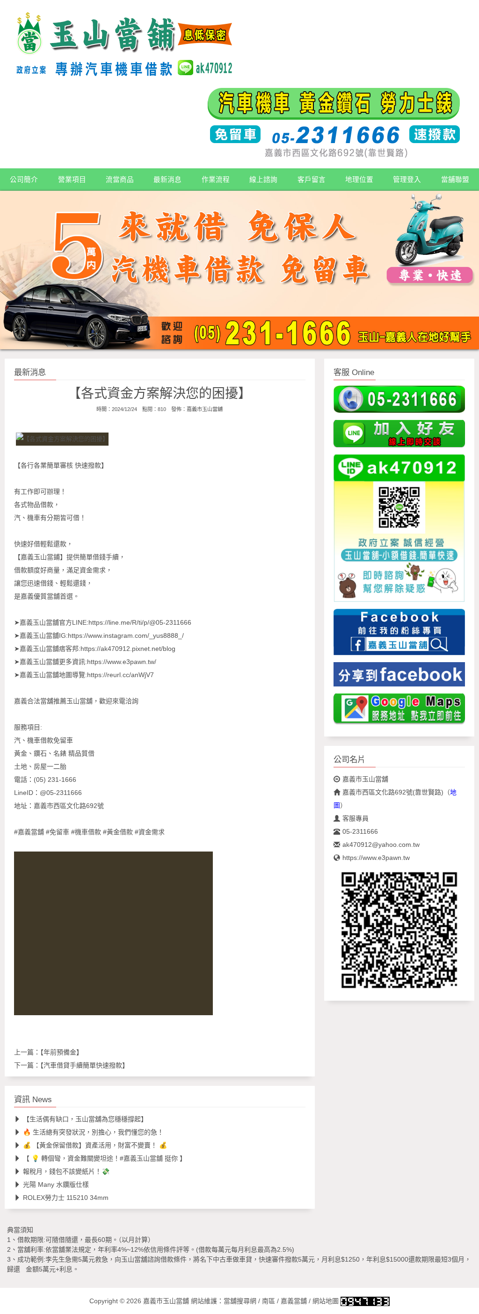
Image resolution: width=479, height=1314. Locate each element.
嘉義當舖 (294, 1301)
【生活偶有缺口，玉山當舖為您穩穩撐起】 (85, 1119)
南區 (268, 1301)
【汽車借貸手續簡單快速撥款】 (84, 1065)
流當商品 (120, 179)
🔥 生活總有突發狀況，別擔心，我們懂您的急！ (93, 1132)
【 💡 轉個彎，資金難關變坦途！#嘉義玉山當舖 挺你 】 (104, 1158)
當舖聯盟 (455, 179)
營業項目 (72, 179)
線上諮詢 (263, 179)
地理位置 (359, 179)
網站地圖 (325, 1301)
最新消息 (167, 179)
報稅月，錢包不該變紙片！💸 (66, 1171)
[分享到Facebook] (399, 677)
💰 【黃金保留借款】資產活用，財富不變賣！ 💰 (95, 1145)
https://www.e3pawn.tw (376, 857)
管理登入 (407, 179)
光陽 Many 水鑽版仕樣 (56, 1184)
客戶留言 (312, 179)
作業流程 (216, 179)
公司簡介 (24, 179)
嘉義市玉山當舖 (205, 409)
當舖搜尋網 (240, 1301)
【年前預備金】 (61, 1052)
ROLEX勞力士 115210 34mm (66, 1197)
